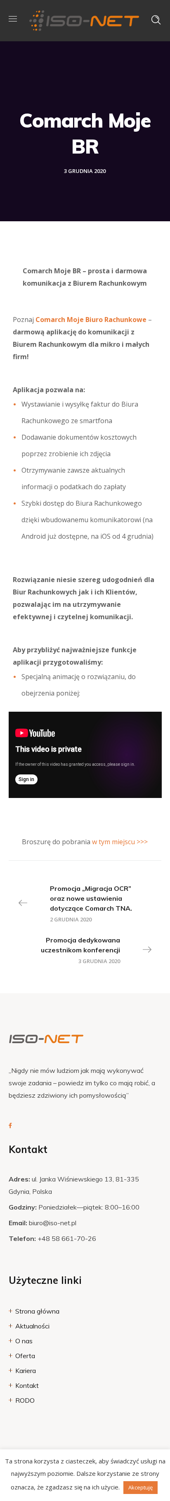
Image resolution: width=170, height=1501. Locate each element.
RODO (25, 1400)
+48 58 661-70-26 (67, 1238)
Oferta (25, 1356)
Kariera (25, 1370)
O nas (24, 1341)
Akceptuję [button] (140, 1487)
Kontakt (27, 1385)
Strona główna (37, 1311)
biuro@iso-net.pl (52, 1223)
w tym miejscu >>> (120, 841)
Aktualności (32, 1326)
